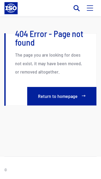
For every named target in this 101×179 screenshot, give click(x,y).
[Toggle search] (76, 8)
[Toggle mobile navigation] (90, 8)
